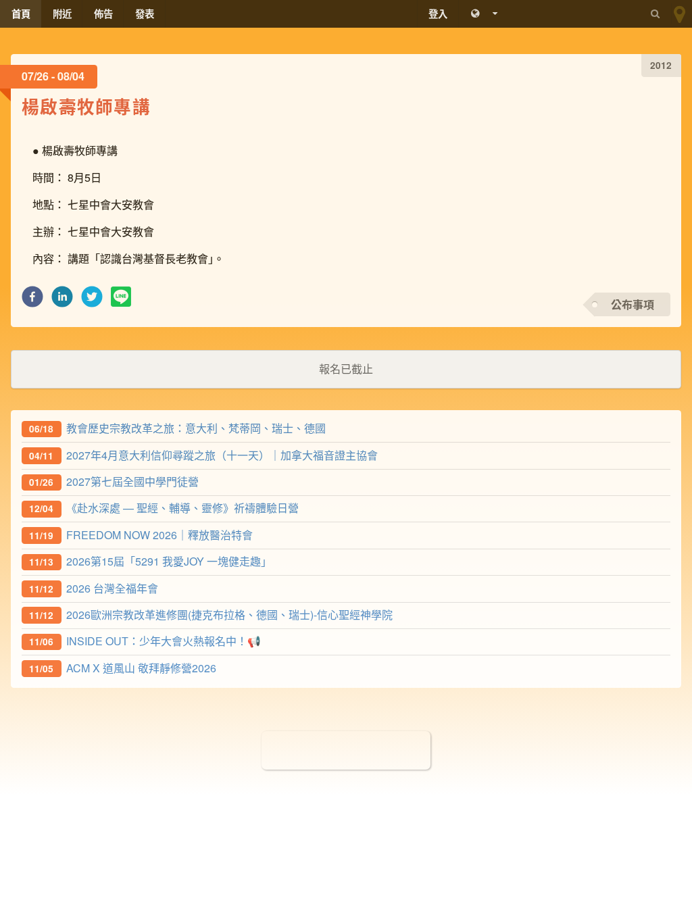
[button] (32, 300)
